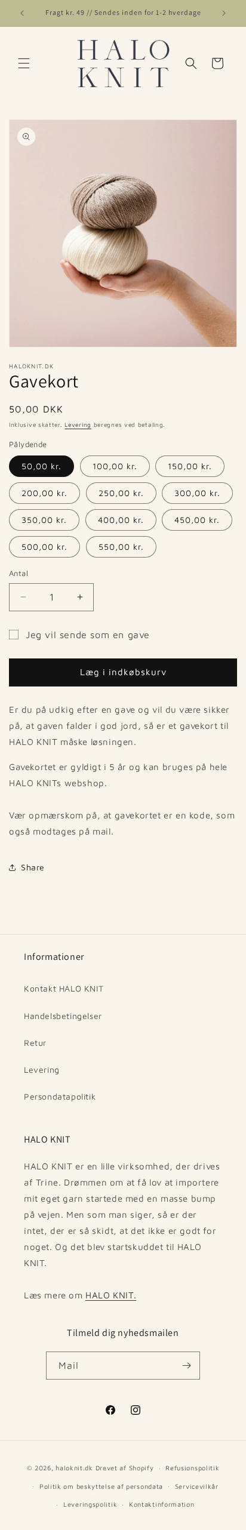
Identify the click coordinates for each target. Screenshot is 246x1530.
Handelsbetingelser (63, 1016)
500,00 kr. (44, 546)
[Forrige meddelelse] (22, 13)
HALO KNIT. (110, 1295)
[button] (24, 63)
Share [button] (33, 867)
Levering (77, 424)
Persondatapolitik (60, 1096)
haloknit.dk (74, 1467)
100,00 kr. (115, 466)
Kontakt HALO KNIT (63, 988)
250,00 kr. (121, 493)
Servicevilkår (197, 1486)
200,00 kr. (44, 493)
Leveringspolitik (90, 1504)
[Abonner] (186, 1366)
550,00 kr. (121, 546)
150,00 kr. (190, 466)
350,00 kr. (44, 520)
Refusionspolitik (192, 1467)
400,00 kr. (121, 520)
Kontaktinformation (162, 1504)
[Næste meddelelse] (224, 13)
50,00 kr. (41, 466)
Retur (35, 1043)
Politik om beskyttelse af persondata (101, 1486)
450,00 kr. (197, 520)
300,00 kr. (197, 493)
